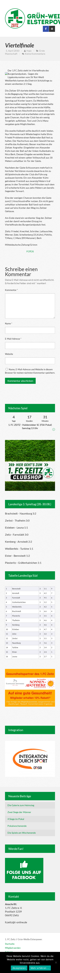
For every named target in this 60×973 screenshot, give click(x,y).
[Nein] (56, 962)
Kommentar (11, 290)
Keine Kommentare (35, 53)
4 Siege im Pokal (16, 819)
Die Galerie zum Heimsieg (21, 805)
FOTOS (30, 251)
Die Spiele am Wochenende (22, 832)
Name (8, 323)
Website (9, 354)
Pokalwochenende (17, 825)
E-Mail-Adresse (13, 338)
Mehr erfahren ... (40, 968)
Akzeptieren (19, 968)
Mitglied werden (12, 948)
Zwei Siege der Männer (19, 812)
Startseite (9, 944)
